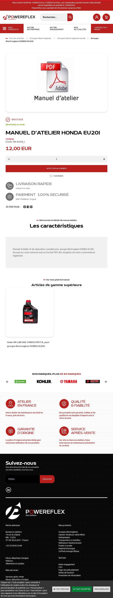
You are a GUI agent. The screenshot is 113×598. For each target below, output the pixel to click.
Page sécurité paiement (69, 570)
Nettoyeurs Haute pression (70, 543)
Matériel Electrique (67, 548)
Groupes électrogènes (41, 38)
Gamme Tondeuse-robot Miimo (72, 535)
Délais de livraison (66, 573)
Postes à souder (65, 546)
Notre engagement (57, 28)
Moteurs (9, 561)
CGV (60, 567)
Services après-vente (15, 577)
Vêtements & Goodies (15, 563)
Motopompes (64, 537)
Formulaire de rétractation (70, 575)
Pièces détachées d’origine (17, 558)
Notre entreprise (33, 28)
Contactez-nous (101, 28)
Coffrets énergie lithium (69, 551)
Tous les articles (16, 38)
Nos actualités (80, 28)
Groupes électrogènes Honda (71, 38)
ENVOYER (47, 479)
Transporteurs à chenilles (69, 540)
